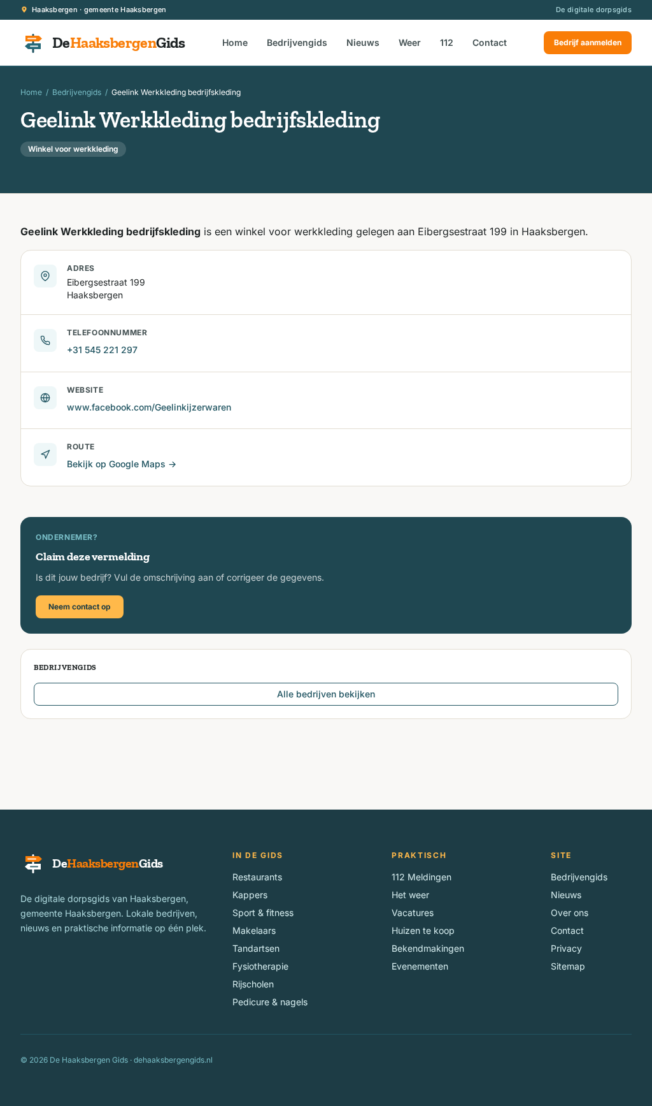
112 (446, 42)
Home (235, 42)
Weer (410, 42)
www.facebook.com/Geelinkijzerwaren (149, 407)
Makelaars (254, 930)
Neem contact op (79, 606)
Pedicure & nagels (270, 1001)
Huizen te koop (423, 930)
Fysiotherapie (260, 966)
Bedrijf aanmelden (587, 42)
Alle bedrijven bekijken (326, 693)
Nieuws (362, 42)
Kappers (249, 894)
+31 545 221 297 (102, 349)
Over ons (569, 912)
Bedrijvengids (297, 42)
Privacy (566, 948)
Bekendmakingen (428, 948)
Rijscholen (253, 984)
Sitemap (568, 966)
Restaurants (257, 876)
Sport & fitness (263, 912)
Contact (489, 42)
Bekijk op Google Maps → (121, 463)
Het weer (410, 894)
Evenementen (420, 966)
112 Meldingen (421, 876)
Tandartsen (256, 948)
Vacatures (413, 912)
